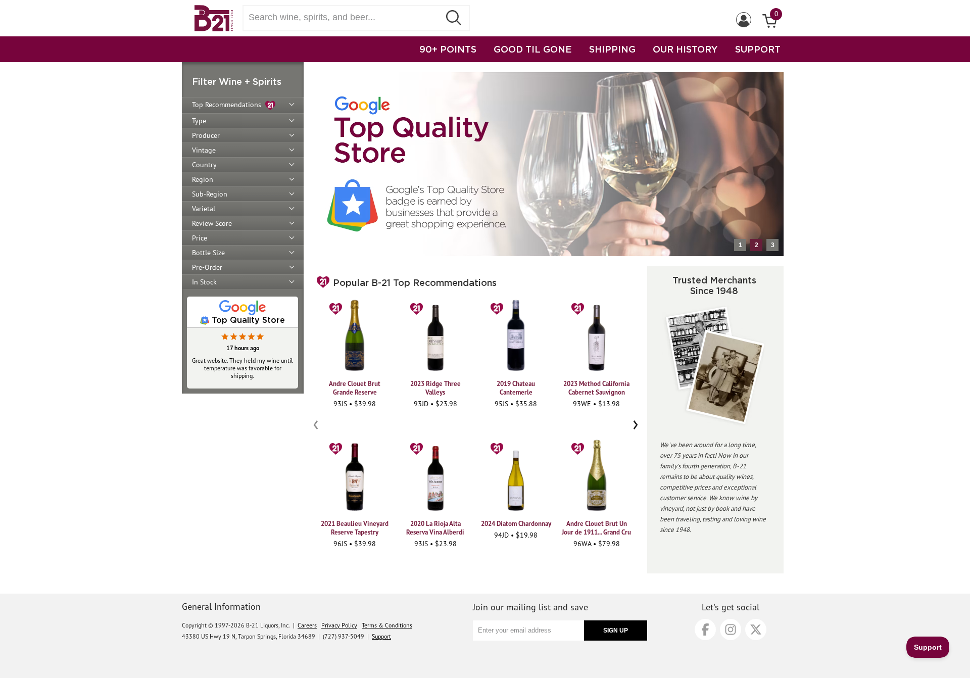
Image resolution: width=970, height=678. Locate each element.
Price (199, 238)
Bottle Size (208, 252)
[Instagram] (730, 629)
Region (202, 179)
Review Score (212, 223)
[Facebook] (705, 629)
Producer (206, 135)
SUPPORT (758, 49)
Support (381, 636)
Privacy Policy (339, 625)
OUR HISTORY (685, 49)
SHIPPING (612, 49)
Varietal (203, 208)
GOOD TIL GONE (533, 49)
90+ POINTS (447, 49)
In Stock (204, 281)
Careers (307, 625)
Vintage (204, 150)
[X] (755, 629)
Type (199, 120)
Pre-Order (207, 267)
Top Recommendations (228, 104)
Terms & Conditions (387, 625)
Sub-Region (209, 194)
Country (204, 164)
